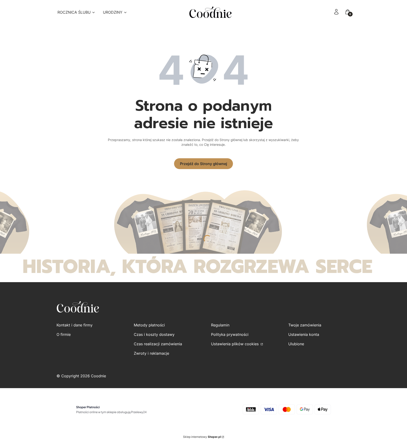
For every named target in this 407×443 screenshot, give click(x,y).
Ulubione (296, 343)
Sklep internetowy (202, 437)
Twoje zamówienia (304, 325)
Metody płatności (149, 325)
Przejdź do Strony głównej (203, 163)
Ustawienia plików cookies (235, 343)
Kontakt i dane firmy (75, 325)
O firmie (64, 334)
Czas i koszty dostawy (154, 334)
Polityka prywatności (229, 334)
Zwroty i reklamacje (151, 353)
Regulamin (220, 325)
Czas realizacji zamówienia (158, 343)
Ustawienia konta (303, 334)
